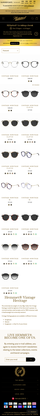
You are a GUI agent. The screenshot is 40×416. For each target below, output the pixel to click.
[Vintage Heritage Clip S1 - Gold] (8, 142)
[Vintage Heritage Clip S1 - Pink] (12, 142)
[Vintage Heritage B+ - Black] (31, 173)
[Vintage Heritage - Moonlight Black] (6, 234)
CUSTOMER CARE (19, 385)
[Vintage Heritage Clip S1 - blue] (15, 142)
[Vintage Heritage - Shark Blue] (11, 234)
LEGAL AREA (19, 394)
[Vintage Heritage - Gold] (29, 81)
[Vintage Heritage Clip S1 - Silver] (10, 142)
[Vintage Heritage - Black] (31, 81)
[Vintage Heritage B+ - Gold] (29, 173)
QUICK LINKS (19, 389)
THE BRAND (19, 380)
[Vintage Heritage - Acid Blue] (16, 234)
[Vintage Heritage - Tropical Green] (13, 234)
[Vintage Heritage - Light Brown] (9, 234)
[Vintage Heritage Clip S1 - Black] (5, 142)
